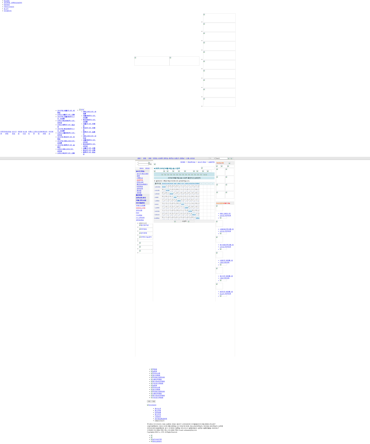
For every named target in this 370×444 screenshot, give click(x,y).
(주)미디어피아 (9, 7)
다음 (153, 401)
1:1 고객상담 (140, 217)
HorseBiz (7, 1)
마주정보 (140, 186)
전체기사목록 (140, 205)
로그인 (6, 9)
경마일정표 (140, 220)
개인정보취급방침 (161, 418)
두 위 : (89, 148)
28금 (139, 158)
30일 (149, 158)
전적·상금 (140, 182)
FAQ (137, 213)
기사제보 (139, 215)
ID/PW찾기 (147, 168)
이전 (149, 401)
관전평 (139, 193)
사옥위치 (158, 416)
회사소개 (158, 408)
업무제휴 (158, 412)
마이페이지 (8, 11)
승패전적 (211, 162)
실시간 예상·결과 (142, 173)
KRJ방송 (7, 5)
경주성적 (140, 188)
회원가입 (141, 168)
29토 (144, 158)
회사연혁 (158, 410)
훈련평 (139, 190)
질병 (138, 176)
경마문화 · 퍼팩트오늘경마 (13, 2)
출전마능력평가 (142, 184)
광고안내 (158, 414)
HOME (182, 162)
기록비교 (140, 178)
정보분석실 (191, 162)
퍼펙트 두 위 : (66, 114)
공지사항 (139, 210)
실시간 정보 (202, 162)
